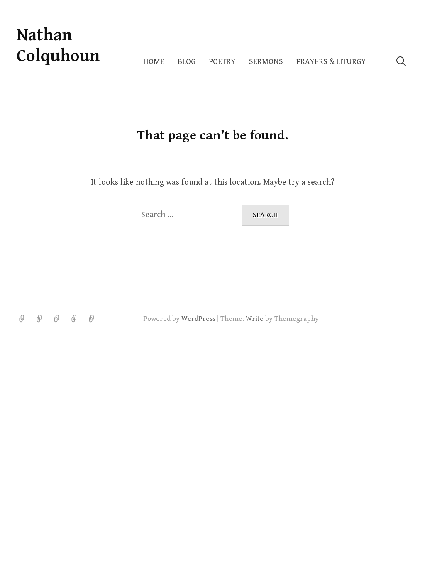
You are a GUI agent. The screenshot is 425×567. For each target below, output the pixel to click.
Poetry (222, 61)
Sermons (266, 61)
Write (255, 319)
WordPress (198, 319)
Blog (186, 61)
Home (153, 61)
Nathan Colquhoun (58, 45)
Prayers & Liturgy (331, 61)
